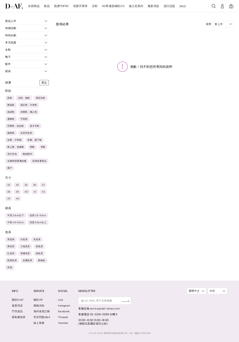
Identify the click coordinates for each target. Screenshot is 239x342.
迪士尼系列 (136, 6)
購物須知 (39, 305)
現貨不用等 (80, 6)
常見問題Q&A (42, 317)
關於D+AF (17, 300)
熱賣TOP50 (61, 6)
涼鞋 (95, 6)
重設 (44, 82)
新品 (47, 6)
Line (60, 300)
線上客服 (39, 323)
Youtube (63, 323)
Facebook (64, 311)
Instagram (64, 305)
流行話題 (169, 6)
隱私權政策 (19, 317)
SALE (183, 6)
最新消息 (153, 6)
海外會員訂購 (42, 311)
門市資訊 (17, 311)
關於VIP (38, 300)
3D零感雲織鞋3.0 (113, 6)
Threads (63, 317)
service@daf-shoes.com (105, 308)
